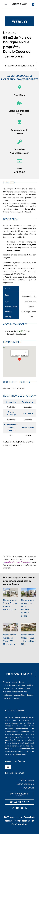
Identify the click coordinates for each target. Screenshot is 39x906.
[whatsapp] (26, 808)
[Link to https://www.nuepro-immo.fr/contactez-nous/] (33, 4)
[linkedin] (22, 808)
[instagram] (13, 808)
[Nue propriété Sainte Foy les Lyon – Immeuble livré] (10, 592)
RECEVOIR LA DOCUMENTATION (19, 66)
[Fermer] (25, 352)
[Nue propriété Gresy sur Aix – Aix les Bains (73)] (28, 627)
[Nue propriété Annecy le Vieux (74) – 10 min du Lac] (10, 627)
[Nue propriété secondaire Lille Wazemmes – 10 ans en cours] (28, 592)
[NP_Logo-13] (19, 4)
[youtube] (17, 808)
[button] (19, 359)
